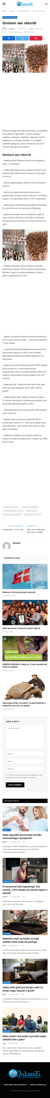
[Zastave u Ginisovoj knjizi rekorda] (25, 576)
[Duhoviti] (25, 4)
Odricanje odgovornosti (15, 1085)
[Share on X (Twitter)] (22, 38)
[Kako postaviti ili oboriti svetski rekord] (25, 612)
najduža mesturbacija (30, 507)
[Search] (46, 4)
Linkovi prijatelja (38, 1085)
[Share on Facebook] (8, 38)
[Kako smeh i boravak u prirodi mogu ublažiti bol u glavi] (25, 1020)
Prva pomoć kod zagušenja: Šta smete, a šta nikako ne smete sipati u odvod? (25, 890)
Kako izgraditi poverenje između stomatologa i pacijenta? (22, 836)
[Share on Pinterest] (35, 38)
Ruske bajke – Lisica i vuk (13, 529)
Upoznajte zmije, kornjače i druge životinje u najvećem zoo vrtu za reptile (24, 704)
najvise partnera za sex (12, 514)
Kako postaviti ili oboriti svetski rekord (21, 628)
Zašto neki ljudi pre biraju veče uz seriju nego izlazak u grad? (23, 989)
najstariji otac (31, 511)
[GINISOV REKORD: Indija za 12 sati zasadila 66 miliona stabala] (25, 648)
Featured (7, 934)
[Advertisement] (25, 101)
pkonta (12, 29)
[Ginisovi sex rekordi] (25, 58)
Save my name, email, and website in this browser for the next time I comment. (24, 776)
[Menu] (4, 4)
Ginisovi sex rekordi (11, 507)
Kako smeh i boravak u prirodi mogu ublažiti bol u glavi (24, 1038)
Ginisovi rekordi (9, 17)
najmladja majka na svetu (13, 511)
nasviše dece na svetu (32, 514)
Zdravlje (7, 830)
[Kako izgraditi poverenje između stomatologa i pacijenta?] (25, 818)
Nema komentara (16, 32)
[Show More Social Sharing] (45, 38)
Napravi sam (8, 881)
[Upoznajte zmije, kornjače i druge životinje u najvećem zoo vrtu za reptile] (25, 687)
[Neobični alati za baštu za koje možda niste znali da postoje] (25, 922)
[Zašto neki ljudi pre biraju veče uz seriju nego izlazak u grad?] (25, 971)
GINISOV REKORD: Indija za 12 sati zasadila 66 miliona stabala (24, 665)
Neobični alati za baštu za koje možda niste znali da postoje (21, 940)
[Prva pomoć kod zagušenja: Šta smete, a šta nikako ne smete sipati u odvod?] (25, 870)
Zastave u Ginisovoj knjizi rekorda (18, 592)
